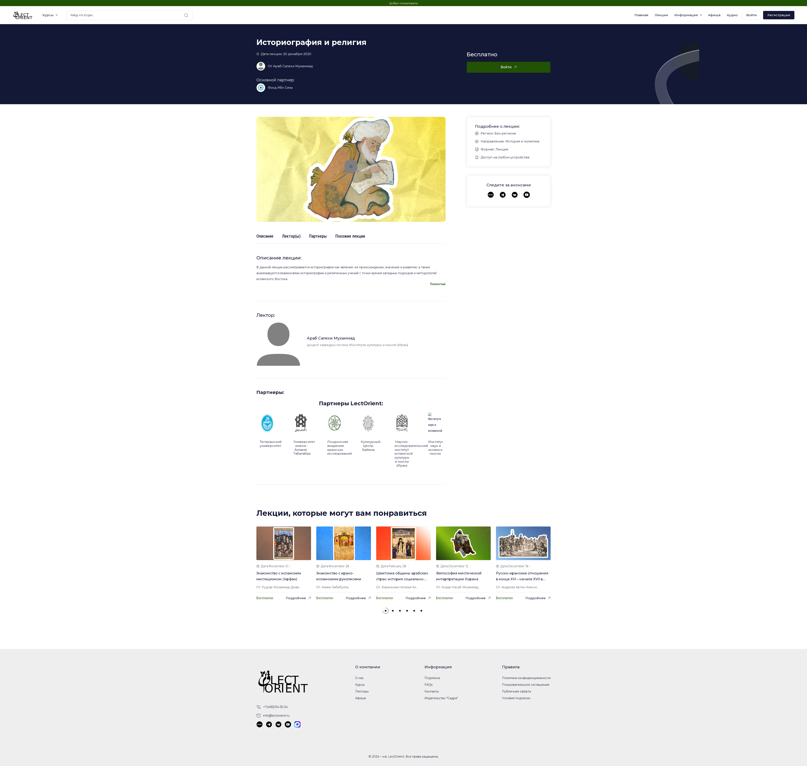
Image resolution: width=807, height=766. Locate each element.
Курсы (48, 15)
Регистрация (778, 15)
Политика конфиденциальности (526, 678)
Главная (641, 15)
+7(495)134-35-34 (275, 707)
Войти (751, 15)
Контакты (432, 691)
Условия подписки (516, 698)
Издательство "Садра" (441, 698)
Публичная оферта (516, 691)
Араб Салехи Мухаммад (293, 66)
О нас (359, 678)
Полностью (438, 284)
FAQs (429, 685)
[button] (385, 611)
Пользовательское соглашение (525, 685)
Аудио (732, 15)
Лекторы (362, 691)
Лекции (661, 15)
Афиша (714, 15)
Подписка (432, 678)
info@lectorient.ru (276, 715)
